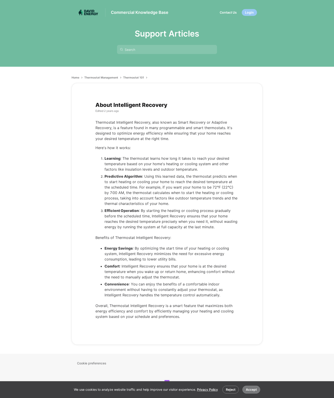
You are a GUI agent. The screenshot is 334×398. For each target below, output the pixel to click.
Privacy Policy (207, 389)
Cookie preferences (91, 363)
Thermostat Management (101, 77)
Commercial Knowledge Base (139, 12)
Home (75, 77)
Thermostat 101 (133, 77)
